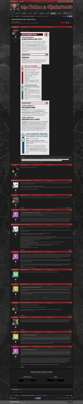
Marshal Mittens (15, 269)
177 (16, 296)
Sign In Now (55, 380)
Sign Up (20, 1)
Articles (24, 13)
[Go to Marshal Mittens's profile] (15, 274)
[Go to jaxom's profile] (15, 169)
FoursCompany (15, 346)
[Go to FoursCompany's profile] (15, 214)
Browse (65, 13)
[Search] (72, 1)
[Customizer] (23, 1)
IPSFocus (15, 397)
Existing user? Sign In (14, 1)
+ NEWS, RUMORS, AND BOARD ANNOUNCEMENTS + (30, 23)
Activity (18, 13)
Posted (24, 180)
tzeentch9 (15, 284)
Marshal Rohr (15, 317)
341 (16, 207)
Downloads (41, 13)
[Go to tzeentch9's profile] (15, 289)
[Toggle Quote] (21, 157)
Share (63, 22)
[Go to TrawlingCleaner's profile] (13, 23)
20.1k (16, 329)
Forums (53, 13)
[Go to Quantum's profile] (15, 199)
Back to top (22, 207)
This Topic (68, 1)
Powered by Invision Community (64, 398)
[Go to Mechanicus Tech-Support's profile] (15, 185)
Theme (11, 398)
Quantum (15, 195)
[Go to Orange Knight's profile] (15, 307)
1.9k (16, 344)
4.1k (16, 41)
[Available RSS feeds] (71, 395)
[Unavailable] (31, 82)
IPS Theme (11, 397)
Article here (22, 29)
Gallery (59, 13)
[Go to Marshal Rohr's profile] (15, 322)
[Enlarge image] (34, 48)
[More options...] (70, 27)
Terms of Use (23, 402)
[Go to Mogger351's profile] (15, 336)
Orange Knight (15, 302)
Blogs (30, 13)
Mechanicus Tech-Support (15, 180)
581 (16, 192)
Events (48, 13)
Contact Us (14, 398)
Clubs (35, 13)
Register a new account (27, 380)
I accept (70, 402)
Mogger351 (16, 332)
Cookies (18, 398)
